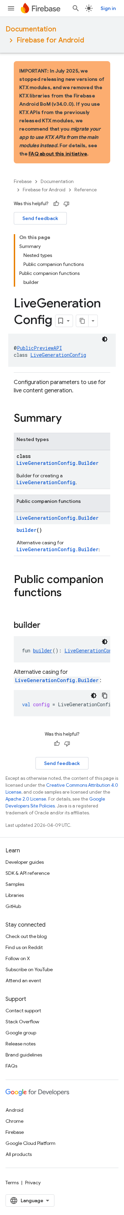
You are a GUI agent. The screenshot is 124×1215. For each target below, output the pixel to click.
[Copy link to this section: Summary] (68, 419)
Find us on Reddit (24, 947)
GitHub (13, 906)
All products (19, 1154)
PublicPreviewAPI (39, 348)
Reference (85, 190)
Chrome (14, 1121)
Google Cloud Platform (30, 1143)
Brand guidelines (24, 1055)
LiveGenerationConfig (58, 355)
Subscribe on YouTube (29, 969)
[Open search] (76, 8)
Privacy (33, 1182)
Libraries (15, 895)
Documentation (31, 29)
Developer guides (25, 862)
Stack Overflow (22, 1021)
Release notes (20, 1044)
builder (27, 530)
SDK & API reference (28, 873)
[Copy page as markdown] (82, 321)
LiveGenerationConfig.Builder (58, 463)
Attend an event (23, 980)
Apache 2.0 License (26, 799)
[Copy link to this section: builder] (47, 626)
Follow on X (18, 958)
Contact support (23, 1010)
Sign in (108, 8)
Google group (21, 1033)
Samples (15, 884)
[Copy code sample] (104, 695)
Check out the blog (26, 936)
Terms (12, 1182)
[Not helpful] (66, 204)
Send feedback (40, 218)
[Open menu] (11, 8)
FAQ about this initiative (58, 154)
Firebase (23, 181)
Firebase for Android (50, 40)
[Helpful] (56, 204)
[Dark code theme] (104, 339)
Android (14, 1110)
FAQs (11, 1066)
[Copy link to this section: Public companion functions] (68, 593)
